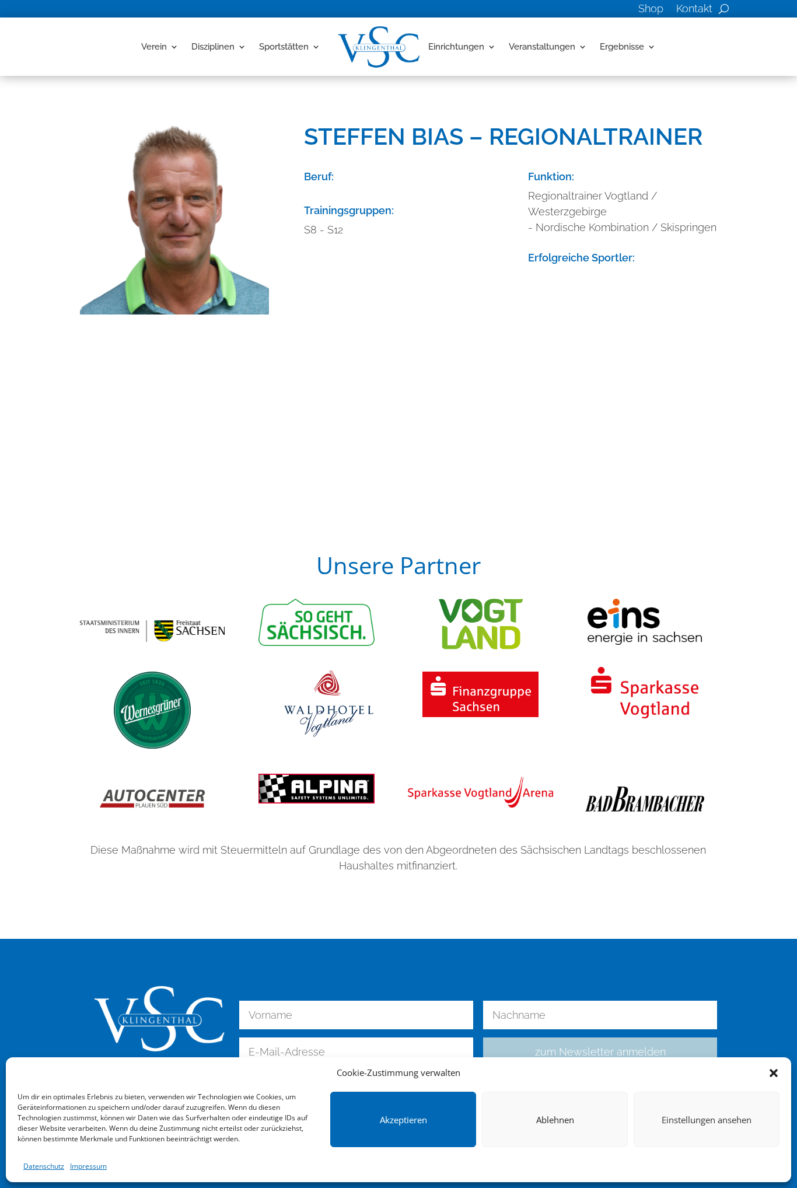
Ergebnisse (622, 46)
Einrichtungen (456, 46)
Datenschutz (43, 1166)
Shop (650, 10)
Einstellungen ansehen (706, 1120)
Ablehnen (555, 1120)
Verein (154, 46)
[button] (773, 1073)
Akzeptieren (403, 1120)
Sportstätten (284, 46)
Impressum (88, 1166)
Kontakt (694, 10)
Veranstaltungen (542, 46)
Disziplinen (213, 46)
